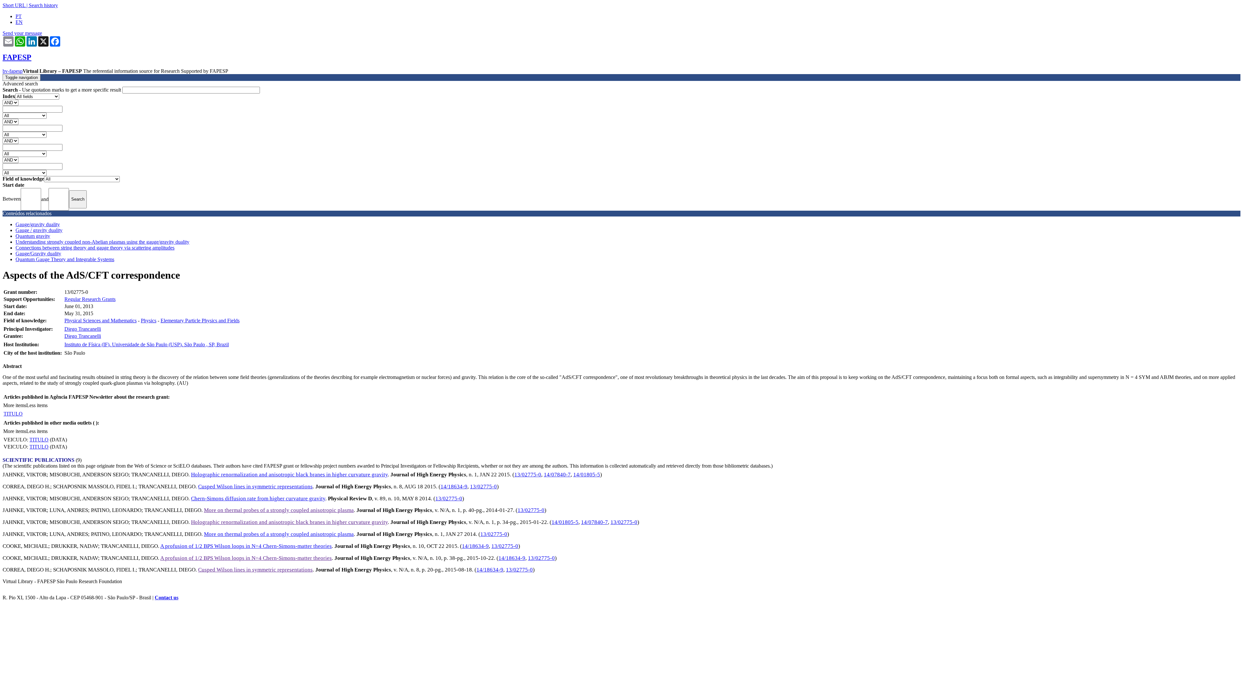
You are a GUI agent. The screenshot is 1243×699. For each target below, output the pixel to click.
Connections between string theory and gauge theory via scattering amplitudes (95, 247)
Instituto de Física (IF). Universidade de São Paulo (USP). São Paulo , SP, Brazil (146, 344)
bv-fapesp (13, 71)
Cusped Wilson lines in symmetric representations (255, 486)
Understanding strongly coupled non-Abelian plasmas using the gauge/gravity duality (102, 242)
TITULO (13, 413)
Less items (37, 405)
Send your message (22, 33)
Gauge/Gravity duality (38, 253)
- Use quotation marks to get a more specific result (62, 90)
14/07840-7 (557, 475)
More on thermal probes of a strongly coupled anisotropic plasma (279, 510)
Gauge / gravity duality (39, 230)
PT (19, 16)
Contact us (166, 597)
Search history (43, 5)
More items (14, 405)
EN (19, 22)
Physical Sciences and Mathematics (100, 320)
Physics (148, 320)
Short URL (14, 5)
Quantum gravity (33, 236)
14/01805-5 (586, 475)
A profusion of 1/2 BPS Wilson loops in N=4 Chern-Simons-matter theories (246, 546)
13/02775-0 (527, 475)
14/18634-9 (454, 486)
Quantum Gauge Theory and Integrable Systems (65, 259)
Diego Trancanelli (82, 329)
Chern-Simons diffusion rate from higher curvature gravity (258, 498)
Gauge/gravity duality (38, 224)
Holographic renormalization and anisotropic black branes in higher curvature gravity (289, 475)
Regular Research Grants (90, 299)
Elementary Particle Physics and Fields (200, 320)
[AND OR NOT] (10, 102)
